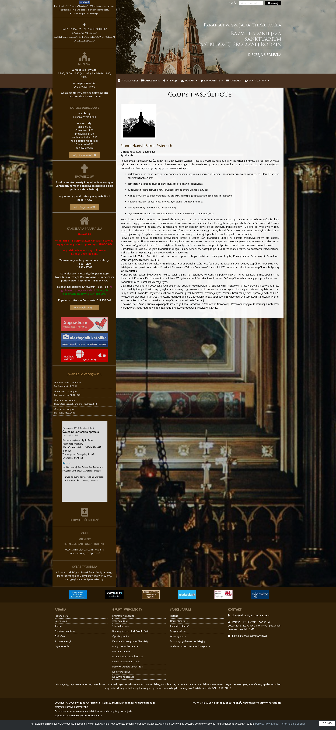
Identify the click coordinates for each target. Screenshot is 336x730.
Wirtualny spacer (178, 636)
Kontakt (235, 80)
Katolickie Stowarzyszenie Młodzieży (130, 641)
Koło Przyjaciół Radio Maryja (126, 661)
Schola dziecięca (120, 626)
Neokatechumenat (121, 651)
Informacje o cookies (293, 723)
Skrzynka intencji (63, 641)
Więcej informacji (83, 207)
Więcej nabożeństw (83, 155)
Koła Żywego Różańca (123, 676)
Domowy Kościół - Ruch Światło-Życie (130, 631)
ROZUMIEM (326, 723)
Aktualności (129, 80)
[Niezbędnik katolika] (84, 339)
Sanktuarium (257, 80)
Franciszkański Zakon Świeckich (127, 656)
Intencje (171, 80)
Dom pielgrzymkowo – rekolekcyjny (187, 641)
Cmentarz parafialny (65, 631)
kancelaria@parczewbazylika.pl (85, 13)
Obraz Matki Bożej (179, 620)
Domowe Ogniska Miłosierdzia (127, 666)
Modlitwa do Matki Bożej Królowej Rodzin (190, 646)
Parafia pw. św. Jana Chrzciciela (239, 39)
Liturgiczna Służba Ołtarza (125, 646)
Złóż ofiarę (60, 636)
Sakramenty (212, 80)
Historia (174, 615)
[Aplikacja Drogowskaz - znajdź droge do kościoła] (84, 324)
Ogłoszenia (152, 80)
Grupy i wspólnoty (200, 94)
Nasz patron (61, 620)
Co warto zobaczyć (179, 626)
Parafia (189, 80)
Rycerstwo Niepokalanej (124, 615)
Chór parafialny (120, 620)
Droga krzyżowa (178, 631)
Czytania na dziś (63, 646)
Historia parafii (62, 615)
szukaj (274, 3)
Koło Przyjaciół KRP (121, 671)
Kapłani (58, 626)
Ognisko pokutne (120, 636)
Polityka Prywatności (266, 723)
